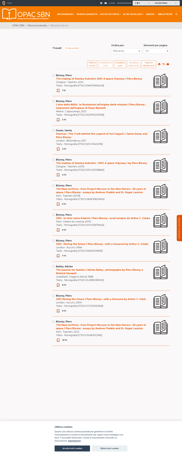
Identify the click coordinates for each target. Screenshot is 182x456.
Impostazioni (74, 441)
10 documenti (72, 48)
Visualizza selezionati (134, 64)
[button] (143, 3)
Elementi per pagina (155, 45)
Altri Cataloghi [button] (132, 14)
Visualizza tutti (120, 64)
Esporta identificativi (149, 64)
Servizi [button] (150, 14)
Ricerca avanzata (87, 14)
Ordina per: (117, 45)
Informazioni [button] (65, 14)
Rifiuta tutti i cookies (110, 448)
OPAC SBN (18, 25)
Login (112, 3)
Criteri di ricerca (179, 228)
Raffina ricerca (92, 64)
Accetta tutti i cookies (72, 448)
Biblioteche (165, 14)
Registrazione (124, 3)
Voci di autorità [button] (109, 14)
